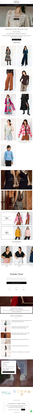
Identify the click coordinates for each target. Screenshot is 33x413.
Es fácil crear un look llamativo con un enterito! (20, 351)
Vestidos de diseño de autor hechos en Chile (20, 339)
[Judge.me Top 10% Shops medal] (29, 391)
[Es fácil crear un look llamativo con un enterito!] (6, 354)
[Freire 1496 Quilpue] (16, 373)
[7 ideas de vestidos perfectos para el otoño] (6, 348)
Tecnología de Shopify (16, 412)
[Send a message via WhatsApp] (31, 411)
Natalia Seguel (16, 2)
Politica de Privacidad (16, 400)
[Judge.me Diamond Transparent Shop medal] (14, 391)
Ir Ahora (16, 181)
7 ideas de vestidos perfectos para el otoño (19, 345)
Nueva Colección (16, 39)
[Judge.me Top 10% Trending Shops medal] (21, 394)
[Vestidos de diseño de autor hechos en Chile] (6, 341)
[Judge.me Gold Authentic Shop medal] (18, 391)
